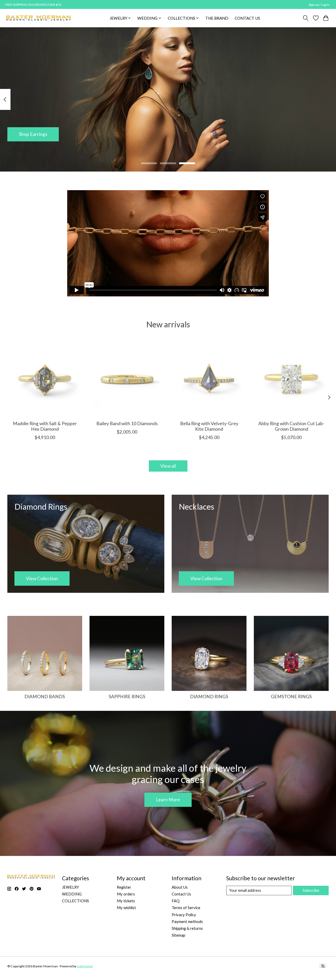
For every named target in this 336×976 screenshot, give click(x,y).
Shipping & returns (187, 928)
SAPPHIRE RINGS (127, 696)
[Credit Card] (322, 966)
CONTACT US (247, 18)
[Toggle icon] (305, 18)
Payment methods (187, 921)
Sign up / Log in (319, 5)
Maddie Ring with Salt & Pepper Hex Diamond (45, 426)
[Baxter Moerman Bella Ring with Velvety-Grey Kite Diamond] (209, 379)
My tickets (126, 901)
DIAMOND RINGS (209, 696)
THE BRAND (216, 18)
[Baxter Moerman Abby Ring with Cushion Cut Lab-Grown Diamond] (291, 379)
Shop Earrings (33, 134)
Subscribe (311, 890)
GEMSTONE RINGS (291, 696)
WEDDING (72, 894)
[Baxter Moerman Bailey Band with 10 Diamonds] (127, 379)
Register (124, 887)
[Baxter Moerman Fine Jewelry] (38, 18)
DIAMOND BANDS (44, 696)
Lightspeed (85, 966)
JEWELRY (70, 887)
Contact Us (181, 894)
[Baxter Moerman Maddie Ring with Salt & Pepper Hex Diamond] (44, 379)
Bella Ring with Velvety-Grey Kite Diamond (209, 426)
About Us (180, 887)
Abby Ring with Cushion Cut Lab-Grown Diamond (291, 426)
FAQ (176, 901)
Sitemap (178, 935)
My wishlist (126, 907)
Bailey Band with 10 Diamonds (127, 423)
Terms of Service (186, 907)
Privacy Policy (184, 915)
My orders (126, 894)
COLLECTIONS (75, 901)
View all (168, 466)
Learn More (168, 799)
